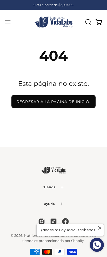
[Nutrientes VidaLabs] (53, 22)
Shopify (77, 241)
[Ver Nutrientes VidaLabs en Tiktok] (53, 221)
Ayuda (49, 204)
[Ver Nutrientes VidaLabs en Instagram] (41, 221)
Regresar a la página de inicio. (53, 101)
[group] (53, 5)
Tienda (49, 187)
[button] (87, 22)
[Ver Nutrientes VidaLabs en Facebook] (65, 221)
